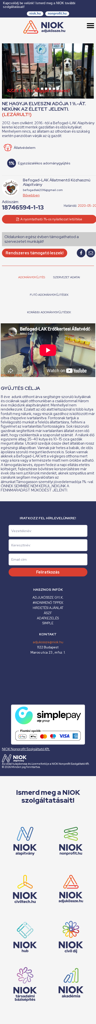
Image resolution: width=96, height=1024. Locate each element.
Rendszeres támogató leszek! (35, 253)
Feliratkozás (48, 572)
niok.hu (35, 13)
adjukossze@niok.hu (48, 642)
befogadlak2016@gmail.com (43, 190)
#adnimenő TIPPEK (48, 603)
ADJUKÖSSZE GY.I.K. (48, 597)
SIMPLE (47, 623)
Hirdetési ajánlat (48, 608)
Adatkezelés (48, 618)
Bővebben (31, 195)
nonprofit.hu (57, 13)
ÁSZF (48, 613)
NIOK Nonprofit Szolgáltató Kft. (26, 749)
